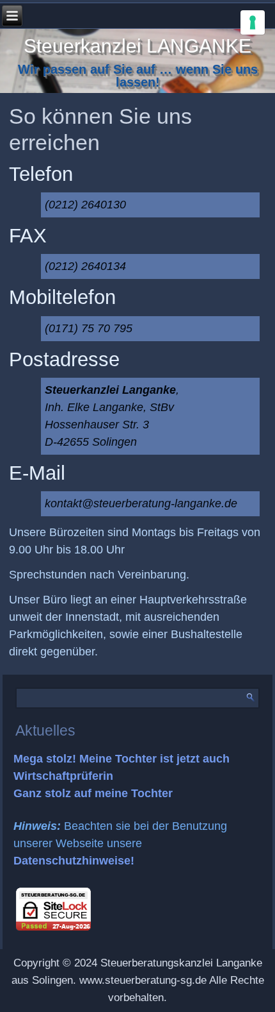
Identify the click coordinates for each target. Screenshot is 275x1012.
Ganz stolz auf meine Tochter (93, 793)
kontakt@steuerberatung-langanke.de (141, 503)
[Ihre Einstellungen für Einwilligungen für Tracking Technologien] (252, 22)
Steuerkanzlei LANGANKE (137, 45)
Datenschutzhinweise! (73, 860)
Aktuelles (45, 730)
